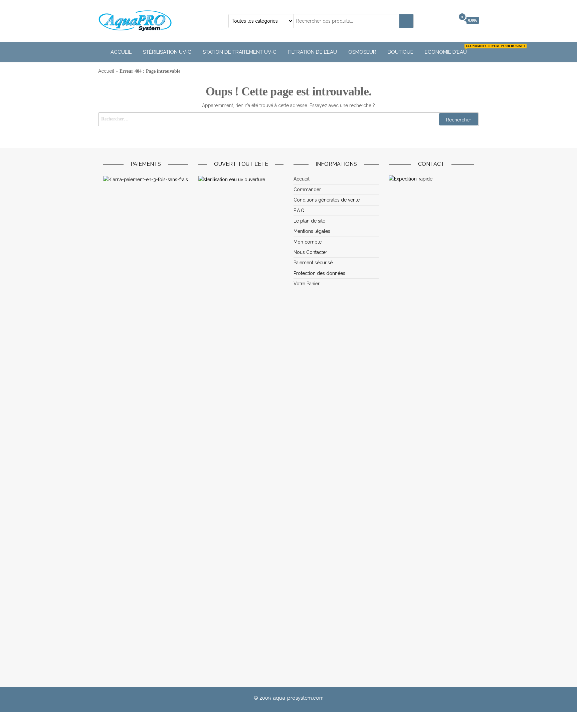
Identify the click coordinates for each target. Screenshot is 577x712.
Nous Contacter (310, 252)
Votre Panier (307, 283)
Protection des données (319, 273)
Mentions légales (312, 231)
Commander (307, 189)
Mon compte (308, 242)
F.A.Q (299, 210)
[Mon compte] (448, 20)
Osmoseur (362, 52)
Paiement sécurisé (313, 262)
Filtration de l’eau (312, 52)
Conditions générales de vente (327, 200)
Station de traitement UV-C (239, 52)
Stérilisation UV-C (167, 52)
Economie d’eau (448, 49)
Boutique (400, 52)
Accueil (121, 52)
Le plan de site (309, 221)
